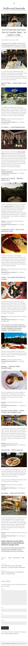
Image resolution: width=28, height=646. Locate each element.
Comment (3, 589)
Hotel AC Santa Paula (6, 171)
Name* (2, 607)
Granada (22, 557)
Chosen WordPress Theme (8, 643)
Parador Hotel (8, 206)
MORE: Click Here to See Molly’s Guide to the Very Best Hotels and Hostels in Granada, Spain (12, 542)
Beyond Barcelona (16, 557)
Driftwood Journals (14, 8)
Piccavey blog (9, 45)
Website (2, 620)
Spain (2, 558)
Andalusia (10, 557)
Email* (2, 614)
